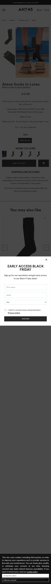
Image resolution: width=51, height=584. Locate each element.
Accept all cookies (10, 576)
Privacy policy (14, 313)
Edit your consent (10, 580)
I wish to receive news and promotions (24, 311)
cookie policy (32, 572)
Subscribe (25, 319)
